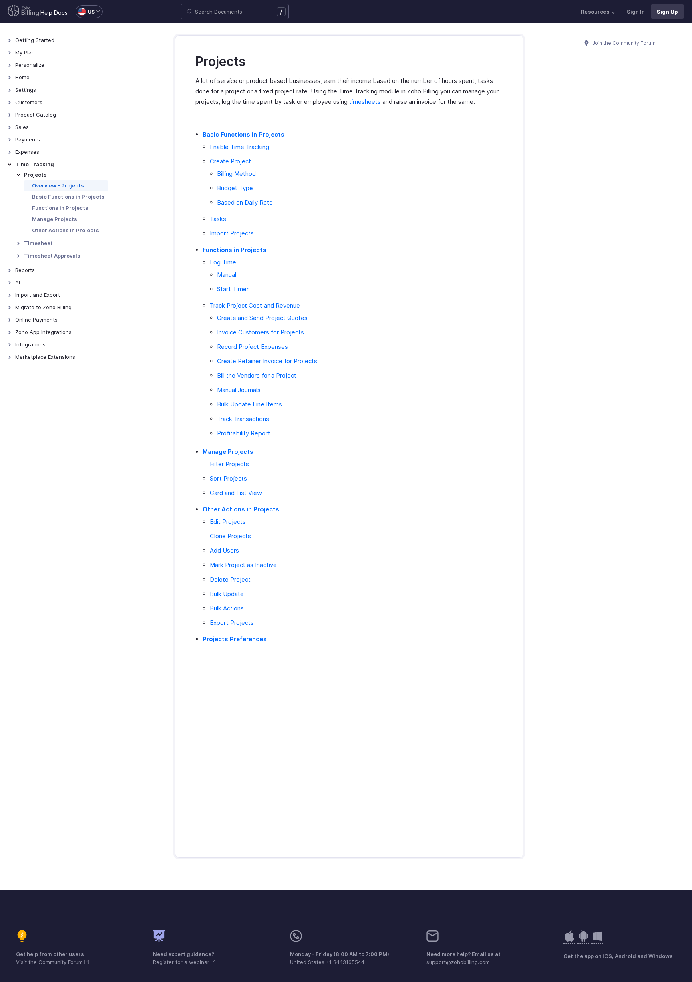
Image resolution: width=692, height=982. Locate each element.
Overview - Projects (58, 185)
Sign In (636, 11)
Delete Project (230, 579)
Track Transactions (243, 419)
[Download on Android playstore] (569, 940)
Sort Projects (228, 478)
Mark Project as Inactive (243, 565)
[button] (85, 11)
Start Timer (233, 289)
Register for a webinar (182, 962)
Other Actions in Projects (65, 230)
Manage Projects (54, 219)
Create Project (230, 161)
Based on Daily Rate (245, 202)
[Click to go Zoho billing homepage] (23, 11)
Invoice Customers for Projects (260, 332)
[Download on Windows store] (597, 940)
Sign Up (667, 11)
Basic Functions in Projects (68, 196)
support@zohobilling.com (458, 962)
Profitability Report (243, 433)
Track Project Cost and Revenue (255, 305)
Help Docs (54, 12)
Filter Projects (229, 464)
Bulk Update (227, 594)
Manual (226, 274)
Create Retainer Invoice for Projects (267, 361)
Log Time (223, 262)
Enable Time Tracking (239, 147)
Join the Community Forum (623, 43)
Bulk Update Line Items (249, 404)
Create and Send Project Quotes (262, 318)
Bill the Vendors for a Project (256, 375)
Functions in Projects (60, 208)
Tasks (218, 219)
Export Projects (232, 622)
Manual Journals (239, 390)
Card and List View (236, 493)
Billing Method (236, 173)
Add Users (224, 550)
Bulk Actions (227, 608)
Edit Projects (228, 521)
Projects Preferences (235, 639)
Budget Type (235, 188)
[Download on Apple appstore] (583, 940)
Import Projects (232, 233)
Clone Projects (230, 536)
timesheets (365, 101)
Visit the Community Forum (50, 962)
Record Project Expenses (252, 346)
